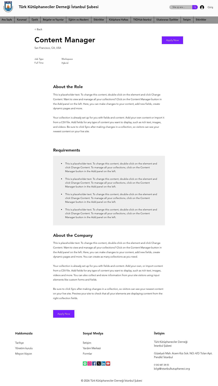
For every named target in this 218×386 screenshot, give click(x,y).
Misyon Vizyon (23, 353)
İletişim (87, 342)
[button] (22, 19)
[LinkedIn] (103, 363)
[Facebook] (94, 363)
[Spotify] (85, 363)
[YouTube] (108, 363)
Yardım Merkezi (92, 348)
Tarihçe (19, 342)
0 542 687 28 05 (161, 364)
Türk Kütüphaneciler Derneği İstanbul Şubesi (58, 6)
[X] (99, 363)
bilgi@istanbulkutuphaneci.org (172, 368)
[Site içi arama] (195, 7)
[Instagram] (89, 363)
